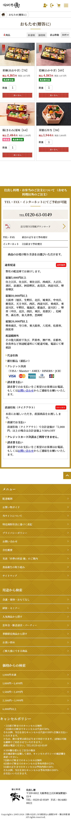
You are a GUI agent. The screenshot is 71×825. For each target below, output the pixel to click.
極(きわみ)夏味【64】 (15, 130)
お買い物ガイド (11, 507)
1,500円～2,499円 (12, 692)
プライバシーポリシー (14, 533)
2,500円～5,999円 (12, 700)
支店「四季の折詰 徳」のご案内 (20, 558)
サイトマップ (9, 575)
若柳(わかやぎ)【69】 (52, 70)
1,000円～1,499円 (12, 683)
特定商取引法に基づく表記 (17, 524)
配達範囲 (7, 498)
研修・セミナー (11, 608)
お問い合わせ (26, 390)
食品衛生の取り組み (13, 567)
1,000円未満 (9, 674)
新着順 (31, 35)
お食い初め (8, 642)
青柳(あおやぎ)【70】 (15, 70)
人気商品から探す (12, 616)
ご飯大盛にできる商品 (14, 651)
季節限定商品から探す (14, 633)
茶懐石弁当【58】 (50, 130)
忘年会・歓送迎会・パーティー (19, 625)
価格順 (41, 35)
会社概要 (7, 550)
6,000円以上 (9, 709)
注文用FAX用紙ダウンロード (35, 226)
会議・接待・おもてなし (16, 599)
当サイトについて (12, 515)
